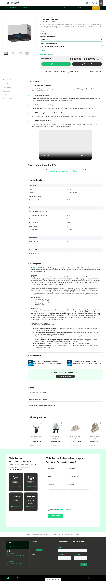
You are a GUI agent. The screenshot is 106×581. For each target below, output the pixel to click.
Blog (32, 561)
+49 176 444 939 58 (31, 506)
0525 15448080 (10, 554)
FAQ (32, 557)
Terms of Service (72, 534)
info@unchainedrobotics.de (14, 563)
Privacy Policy (60, 534)
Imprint (98, 578)
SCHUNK (45, 25)
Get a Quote (88, 64)
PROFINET (44, 40)
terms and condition (64, 510)
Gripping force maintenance (48, 44)
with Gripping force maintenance (52, 47)
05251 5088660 (10, 561)
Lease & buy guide (96, 72)
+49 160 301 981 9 (16, 487)
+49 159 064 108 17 (31, 487)
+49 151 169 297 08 (16, 506)
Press (32, 559)
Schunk (42, 17)
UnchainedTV (34, 563)
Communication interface (48, 37)
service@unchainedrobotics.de (15, 556)
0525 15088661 (11, 545)
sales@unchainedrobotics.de (15, 547)
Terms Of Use (73, 578)
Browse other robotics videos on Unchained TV (65, 172)
